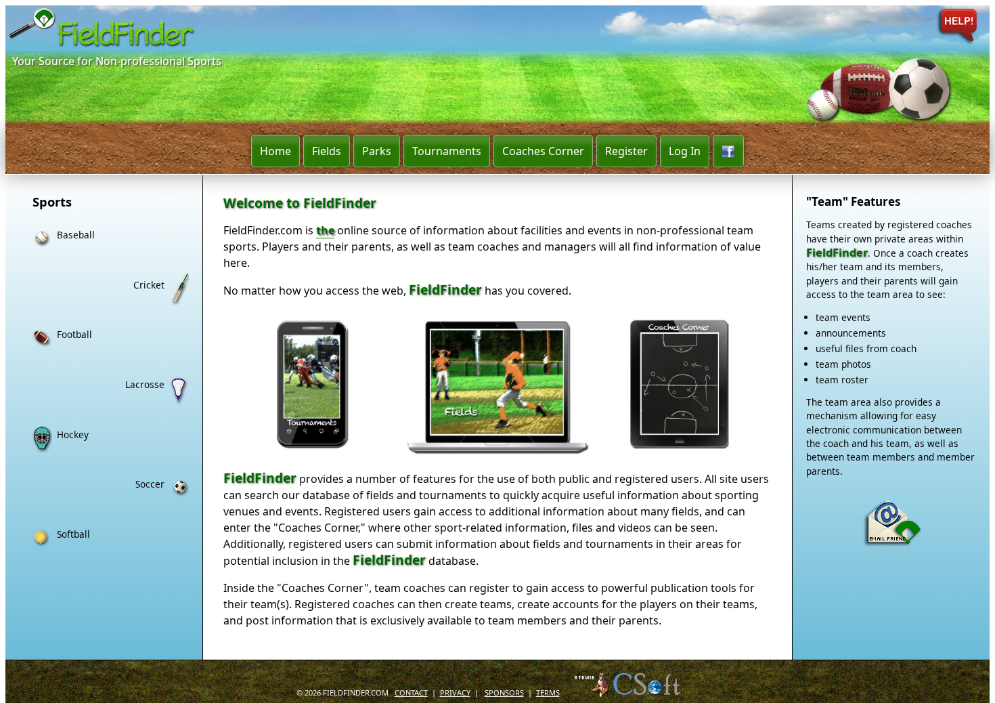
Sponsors (504, 691)
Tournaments (446, 151)
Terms (548, 691)
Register (626, 151)
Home (275, 151)
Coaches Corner (543, 151)
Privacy (455, 691)
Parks (376, 151)
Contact (411, 691)
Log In (685, 151)
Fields (326, 151)
